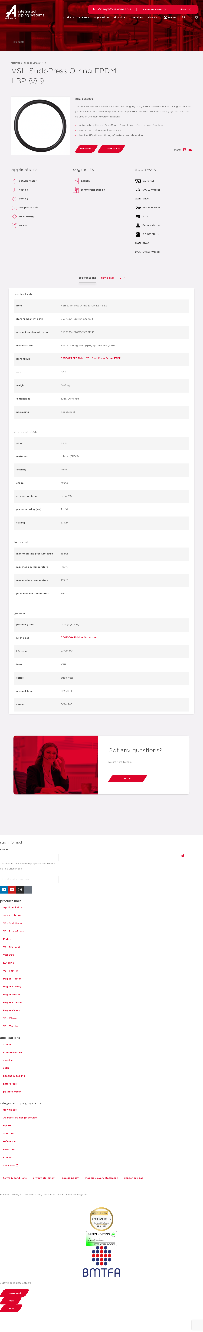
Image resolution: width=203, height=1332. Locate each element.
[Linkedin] (4, 890)
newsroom (9, 1149)
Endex (7, 939)
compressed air (12, 1052)
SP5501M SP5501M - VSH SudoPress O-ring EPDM (91, 358)
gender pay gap (133, 1178)
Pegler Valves (11, 1010)
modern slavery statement (101, 1178)
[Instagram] (20, 890)
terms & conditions (15, 1178)
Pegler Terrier (11, 994)
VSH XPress (10, 1018)
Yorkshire (8, 955)
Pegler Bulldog (12, 987)
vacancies (9, 1165)
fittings (15, 63)
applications (101, 17)
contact (8, 1157)
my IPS (7, 1125)
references (10, 1141)
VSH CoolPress (12, 915)
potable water (12, 1092)
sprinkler (8, 1060)
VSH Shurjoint (11, 947)
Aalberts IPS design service (20, 1118)
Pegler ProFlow (12, 1002)
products (68, 17)
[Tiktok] (28, 890)
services (138, 17)
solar (6, 1068)
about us (153, 17)
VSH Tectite (10, 1026)
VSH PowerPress (13, 931)
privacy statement (44, 1178)
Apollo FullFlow (13, 907)
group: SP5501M (33, 63)
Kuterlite (8, 963)
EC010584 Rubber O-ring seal (79, 637)
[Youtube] (12, 890)
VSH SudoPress (12, 923)
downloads (121, 17)
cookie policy (70, 1178)
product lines (10, 901)
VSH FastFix (10, 971)
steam (7, 1044)
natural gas (10, 1084)
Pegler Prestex (12, 979)
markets (84, 17)
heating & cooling (14, 1076)
